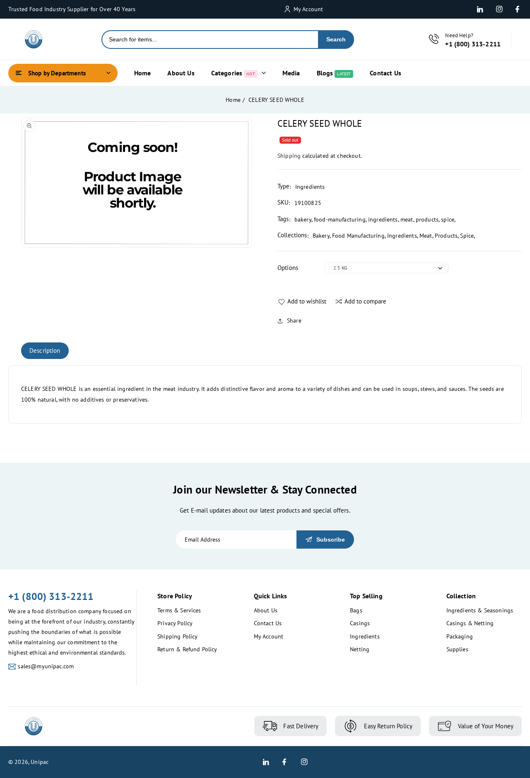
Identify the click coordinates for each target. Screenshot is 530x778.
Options (287, 268)
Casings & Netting (470, 623)
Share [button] (294, 320)
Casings (360, 623)
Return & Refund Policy (187, 649)
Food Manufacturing (358, 235)
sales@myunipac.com (46, 666)
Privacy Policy (175, 623)
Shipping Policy (177, 636)
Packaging (459, 636)
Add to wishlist (306, 301)
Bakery (321, 235)
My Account (269, 636)
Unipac (39, 762)
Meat (425, 235)
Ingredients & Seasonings (479, 610)
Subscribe (330, 539)
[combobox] (210, 39)
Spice (467, 235)
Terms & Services (179, 610)
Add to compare (365, 301)
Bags (356, 610)
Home (233, 100)
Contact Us (268, 623)
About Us (265, 610)
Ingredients (402, 235)
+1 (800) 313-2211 (51, 596)
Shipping (289, 155)
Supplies (457, 649)
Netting (359, 649)
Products (446, 235)
